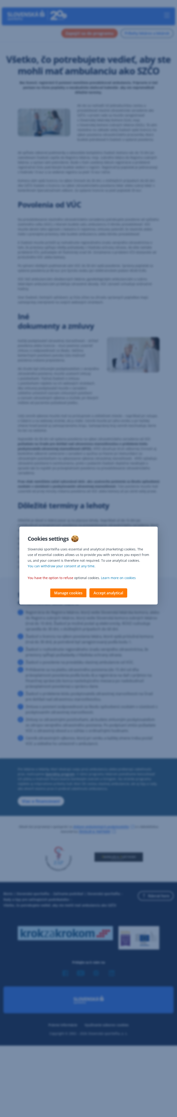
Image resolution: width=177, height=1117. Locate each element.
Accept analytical (108, 592)
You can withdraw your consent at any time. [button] (61, 566)
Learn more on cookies (118, 578)
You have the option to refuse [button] (50, 578)
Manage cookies (68, 592)
